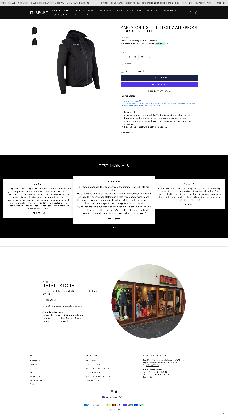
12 (142, 57)
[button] (126, 64)
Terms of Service (93, 364)
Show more (127, 132)
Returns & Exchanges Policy (97, 368)
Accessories (60, 15)
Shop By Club (60, 10)
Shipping (135, 40)
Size (123, 52)
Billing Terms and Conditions (98, 376)
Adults (104, 10)
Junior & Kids (123, 10)
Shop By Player (84, 10)
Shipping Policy (92, 380)
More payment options (159, 90)
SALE (76, 15)
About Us (33, 368)
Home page (35, 360)
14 (149, 57)
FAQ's (32, 372)
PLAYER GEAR (169, 10)
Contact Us (34, 384)
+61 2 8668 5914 (152, 365)
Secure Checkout (93, 372)
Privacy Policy (92, 360)
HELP (86, 15)
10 (135, 57)
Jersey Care (35, 376)
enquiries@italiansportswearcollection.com (160, 362)
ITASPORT (39, 12)
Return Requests (36, 380)
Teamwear (34, 364)
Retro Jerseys (146, 10)
